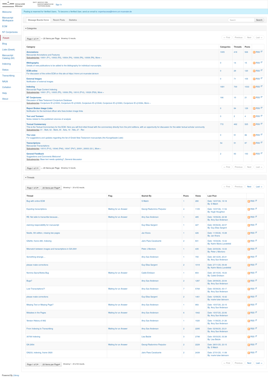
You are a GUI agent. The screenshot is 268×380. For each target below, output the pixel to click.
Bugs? (29, 280)
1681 (222, 86)
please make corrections (37, 264)
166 (221, 97)
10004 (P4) (67, 57)
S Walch (145, 201)
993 (197, 304)
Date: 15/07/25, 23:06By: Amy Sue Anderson (218, 314)
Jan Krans (146, 232)
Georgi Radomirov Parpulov (154, 208)
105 (246, 78)
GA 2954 (30, 344)
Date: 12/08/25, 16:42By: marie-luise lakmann (218, 298)
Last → (259, 37)
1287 (197, 280)
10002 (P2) (56, 57)
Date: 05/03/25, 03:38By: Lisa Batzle (217, 338)
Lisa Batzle (146, 336)
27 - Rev (80, 129)
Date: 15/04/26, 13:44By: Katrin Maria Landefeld (219, 242)
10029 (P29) (91, 92)
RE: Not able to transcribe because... (43, 216)
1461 (197, 296)
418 (235, 52)
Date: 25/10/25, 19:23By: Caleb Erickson (217, 274)
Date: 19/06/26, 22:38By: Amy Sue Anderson (218, 218)
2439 (197, 352)
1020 (197, 320)
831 (197, 240)
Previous (238, 37)
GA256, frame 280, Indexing (39, 240)
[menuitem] (38, 20)
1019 (197, 264)
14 (235, 62)
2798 (197, 336)
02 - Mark (53, 129)
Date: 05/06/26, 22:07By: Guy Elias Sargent (217, 226)
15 (246, 62)
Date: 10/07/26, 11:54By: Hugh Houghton (217, 210)
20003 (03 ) (88, 148)
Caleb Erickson (148, 272)
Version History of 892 (36, 320)
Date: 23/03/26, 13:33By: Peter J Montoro (217, 250)
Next (249, 37)
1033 (247, 86)
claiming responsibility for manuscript (43, 224)
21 (246, 97)
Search (259, 19)
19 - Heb (72, 129)
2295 (197, 328)
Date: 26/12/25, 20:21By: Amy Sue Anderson (218, 258)
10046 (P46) (58, 148)
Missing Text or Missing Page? (40, 304)
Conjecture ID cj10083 (112, 103)
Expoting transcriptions (37, 208)
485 (197, 216)
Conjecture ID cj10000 (50, 103)
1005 (222, 52)
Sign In (59, 4)
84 (235, 108)
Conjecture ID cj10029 (71, 103)
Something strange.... (36, 256)
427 (197, 224)
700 (235, 86)
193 (246, 153)
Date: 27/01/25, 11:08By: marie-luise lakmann (218, 354)
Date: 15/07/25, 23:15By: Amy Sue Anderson (218, 306)
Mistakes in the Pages (36, 312)
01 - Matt (44, 129)
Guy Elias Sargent (149, 224)
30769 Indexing (33, 336)
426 (197, 232)
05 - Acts (63, 129)
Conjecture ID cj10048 (92, 103)
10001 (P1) (45, 57)
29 (235, 70)
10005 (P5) (56, 92)
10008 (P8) (89, 57)
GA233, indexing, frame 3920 (39, 352)
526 (246, 52)
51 (235, 134)
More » (98, 57)
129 (246, 108)
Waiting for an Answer (117, 208)
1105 (197, 208)
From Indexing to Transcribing (40, 328)
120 (246, 70)
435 (197, 248)
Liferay (16, 375)
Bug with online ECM (36, 201)
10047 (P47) (70, 148)
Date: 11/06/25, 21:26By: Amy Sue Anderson (218, 322)
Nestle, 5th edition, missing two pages (43, 232)
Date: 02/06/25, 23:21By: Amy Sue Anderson (218, 330)
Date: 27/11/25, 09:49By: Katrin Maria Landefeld (219, 266)
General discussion (73, 159)
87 (246, 142)
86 (246, 134)
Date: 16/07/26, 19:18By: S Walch (217, 202)
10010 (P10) (78, 92)
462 (235, 124)
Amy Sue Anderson (150, 216)
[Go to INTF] (29, 4)
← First (227, 37)
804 (197, 272)
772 (221, 124)
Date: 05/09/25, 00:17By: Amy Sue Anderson (218, 290)
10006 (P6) (78, 57)
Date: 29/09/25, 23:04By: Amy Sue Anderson (218, 282)
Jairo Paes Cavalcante (151, 240)
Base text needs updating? (52, 159)
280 (197, 201)
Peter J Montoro (149, 248)
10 (235, 97)
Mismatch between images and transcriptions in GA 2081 (52, 248)
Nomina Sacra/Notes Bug (38, 272)
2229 (197, 344)
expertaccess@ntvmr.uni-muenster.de (115, 11)
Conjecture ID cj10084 (133, 103)
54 (221, 142)
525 (246, 124)
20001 (79, 148)
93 (235, 153)
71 (235, 78)
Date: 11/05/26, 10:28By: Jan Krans (217, 234)
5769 (197, 288)
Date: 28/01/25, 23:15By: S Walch (217, 346)
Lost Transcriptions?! (36, 288)
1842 (197, 312)
